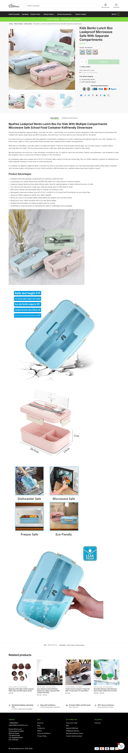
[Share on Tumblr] (100, 95)
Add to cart (104, 62)
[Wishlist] (31, 662)
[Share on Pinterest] (93, 95)
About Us (40, 723)
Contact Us (41, 728)
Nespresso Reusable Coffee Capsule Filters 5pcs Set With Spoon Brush (21, 690)
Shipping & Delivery (72, 731)
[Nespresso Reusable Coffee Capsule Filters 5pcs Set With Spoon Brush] (21, 672)
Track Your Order (72, 723)
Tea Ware (79, 687)
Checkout (116, 7)
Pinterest (98, 723)
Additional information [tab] (70, 118)
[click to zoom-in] (42, 59)
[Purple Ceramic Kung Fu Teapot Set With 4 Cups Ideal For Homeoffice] (78, 672)
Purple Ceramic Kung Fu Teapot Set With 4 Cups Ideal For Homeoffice (77, 690)
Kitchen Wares (18, 24)
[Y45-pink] (95, 52)
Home (11, 24)
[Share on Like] (81, 95)
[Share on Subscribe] (104, 95)
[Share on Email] (96, 95)
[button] (72, 59)
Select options (21, 699)
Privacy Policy (42, 736)
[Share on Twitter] (89, 95)
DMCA (39, 731)
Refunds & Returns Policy (74, 733)
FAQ (67, 725)
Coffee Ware (13, 687)
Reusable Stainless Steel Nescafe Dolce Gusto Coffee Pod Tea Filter (105, 690)
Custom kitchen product (74, 736)
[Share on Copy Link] (108, 95)
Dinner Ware (28, 24)
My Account (105, 7)
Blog (38, 725)
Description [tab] (54, 118)
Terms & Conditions (43, 733)
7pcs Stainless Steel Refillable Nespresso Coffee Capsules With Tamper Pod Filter (48, 690)
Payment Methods (72, 728)
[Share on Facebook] (85, 95)
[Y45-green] (89, 52)
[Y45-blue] (82, 52)
